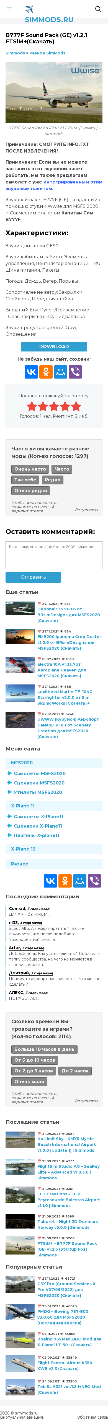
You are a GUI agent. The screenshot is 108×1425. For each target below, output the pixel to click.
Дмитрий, (31, 972)
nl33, (25, 922)
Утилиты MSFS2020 (38, 792)
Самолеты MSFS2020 (40, 773)
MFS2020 (22, 762)
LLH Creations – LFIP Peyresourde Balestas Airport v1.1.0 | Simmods (68, 1200)
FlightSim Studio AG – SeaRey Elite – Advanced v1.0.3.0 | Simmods (68, 1172)
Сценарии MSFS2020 (39, 783)
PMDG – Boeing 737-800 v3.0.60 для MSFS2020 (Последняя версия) (62, 1317)
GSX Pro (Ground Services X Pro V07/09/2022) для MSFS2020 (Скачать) (66, 1289)
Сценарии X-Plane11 (38, 826)
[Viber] (75, 372)
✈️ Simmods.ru (49, 8)
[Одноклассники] (46, 372)
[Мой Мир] (60, 372)
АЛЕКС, (28, 992)
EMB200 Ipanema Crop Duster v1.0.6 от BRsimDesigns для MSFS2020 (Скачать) (69, 642)
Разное (20, 864)
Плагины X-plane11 (36, 835)
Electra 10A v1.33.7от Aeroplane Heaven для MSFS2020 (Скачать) (61, 670)
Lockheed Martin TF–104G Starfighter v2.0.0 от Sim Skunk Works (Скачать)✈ (64, 697)
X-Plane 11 (23, 806)
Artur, (26, 947)
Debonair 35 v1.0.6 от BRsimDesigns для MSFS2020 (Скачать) (68, 615)
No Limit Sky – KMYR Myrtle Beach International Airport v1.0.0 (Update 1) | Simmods (66, 1144)
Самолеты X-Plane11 (38, 816)
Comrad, (29, 908)
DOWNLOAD (54, 346)
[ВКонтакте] (31, 372)
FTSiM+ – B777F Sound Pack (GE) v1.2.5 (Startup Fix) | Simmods (67, 1249)
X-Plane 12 (23, 849)
